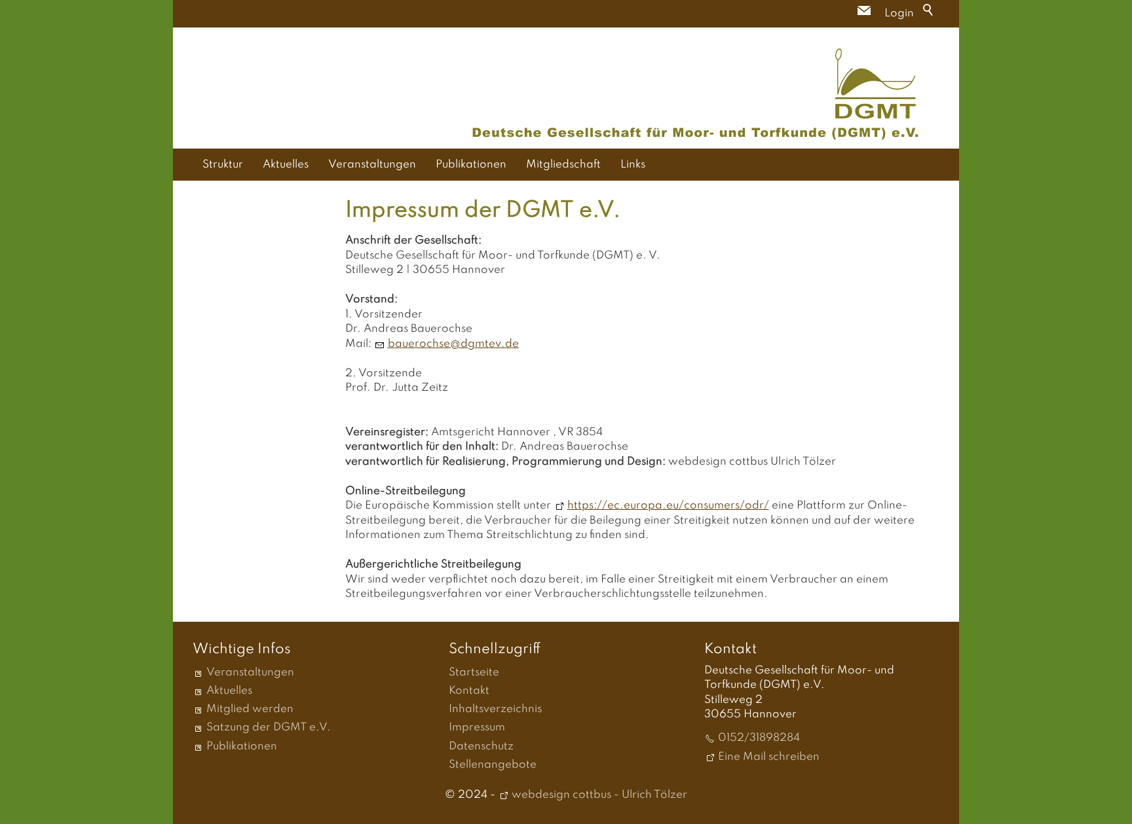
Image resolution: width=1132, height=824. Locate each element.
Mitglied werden (249, 709)
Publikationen (471, 164)
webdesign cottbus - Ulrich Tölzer (599, 794)
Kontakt (469, 690)
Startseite (474, 672)
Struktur (222, 164)
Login (899, 13)
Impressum (477, 727)
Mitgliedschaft (563, 164)
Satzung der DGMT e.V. (268, 727)
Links (632, 164)
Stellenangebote (493, 764)
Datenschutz (481, 746)
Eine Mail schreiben (769, 756)
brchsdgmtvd (450, 343)
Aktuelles (286, 164)
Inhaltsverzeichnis (495, 709)
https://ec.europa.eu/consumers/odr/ (668, 505)
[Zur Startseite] (695, 94)
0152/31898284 (759, 737)
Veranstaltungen (372, 164)
